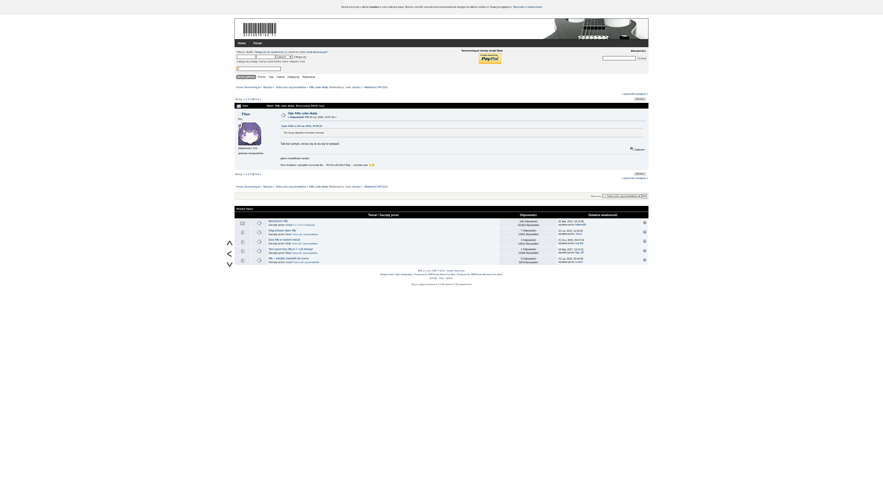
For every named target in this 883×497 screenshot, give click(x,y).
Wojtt (288, 243)
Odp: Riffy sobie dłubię (302, 113)
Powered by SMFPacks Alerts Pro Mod (435, 274)
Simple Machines (455, 270)
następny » (642, 93)
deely (288, 234)
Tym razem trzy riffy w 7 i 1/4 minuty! (290, 249)
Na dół (229, 264)
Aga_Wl (579, 252)
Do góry (229, 243)
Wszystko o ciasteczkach (527, 7)
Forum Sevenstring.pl (259, 29)
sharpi (288, 224)
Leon (348, 87)
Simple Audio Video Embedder (396, 274)
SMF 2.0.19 (424, 270)
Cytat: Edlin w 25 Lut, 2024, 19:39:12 (301, 126)
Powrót (229, 254)
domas (356, 87)
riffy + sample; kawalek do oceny (288, 258)
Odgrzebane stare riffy (282, 230)
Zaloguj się (260, 52)
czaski (289, 262)
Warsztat (310, 225)
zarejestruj (276, 52)
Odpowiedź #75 (299, 117)
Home (242, 43)
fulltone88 (580, 224)
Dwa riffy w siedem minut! (284, 239)
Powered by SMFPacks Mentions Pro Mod (479, 274)
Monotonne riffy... (279, 221)
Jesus (578, 233)
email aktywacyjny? (317, 52)
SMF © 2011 (438, 270)
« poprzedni (628, 93)
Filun (246, 114)
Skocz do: (596, 196)
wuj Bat (579, 243)
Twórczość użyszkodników (305, 234)
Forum (257, 43)
